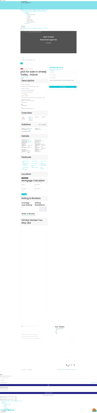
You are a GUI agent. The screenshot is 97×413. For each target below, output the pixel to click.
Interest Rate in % (37, 188)
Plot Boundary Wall (33, 166)
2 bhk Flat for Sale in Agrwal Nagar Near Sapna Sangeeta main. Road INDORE (34, 293)
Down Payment (37, 184)
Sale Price (23, 184)
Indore (40, 129)
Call (63, 88)
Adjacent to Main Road (25, 162)
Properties (26, 31)
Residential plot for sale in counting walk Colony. (32, 308)
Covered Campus (34, 163)
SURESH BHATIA (56, 67)
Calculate (24, 194)
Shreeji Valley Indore (24, 77)
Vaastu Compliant (34, 167)
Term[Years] (24, 188)
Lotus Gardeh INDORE (24, 282)
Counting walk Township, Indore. (26, 311)
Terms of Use (23, 369)
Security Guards (43, 165)
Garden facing (25, 165)
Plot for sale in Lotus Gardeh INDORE (33, 279)
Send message (63, 86)
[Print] (22, 67)
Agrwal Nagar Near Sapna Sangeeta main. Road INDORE (30, 298)
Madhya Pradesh (29, 130)
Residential (31, 117)
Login (48, 385)
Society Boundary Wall (25, 168)
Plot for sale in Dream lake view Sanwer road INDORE (33, 245)
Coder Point (74, 369)
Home (22, 31)
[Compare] (21, 67)
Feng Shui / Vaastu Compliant (43, 164)
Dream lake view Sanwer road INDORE (27, 248)
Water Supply (24, 169)
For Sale (42, 141)
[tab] (21, 63)
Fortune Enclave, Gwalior (25, 235)
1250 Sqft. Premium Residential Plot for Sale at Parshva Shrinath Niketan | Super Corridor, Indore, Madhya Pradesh (33, 262)
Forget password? (94, 382)
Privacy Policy (29, 369)
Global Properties (63, 369)
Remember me (4, 382)
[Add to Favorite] (20, 67)
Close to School (43, 161)
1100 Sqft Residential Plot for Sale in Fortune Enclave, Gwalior (33, 231)
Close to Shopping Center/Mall (25, 164)
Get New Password (48, 393)
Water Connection (42, 168)
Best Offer (29, 142)
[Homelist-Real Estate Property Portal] (34, 9)
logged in (28, 215)
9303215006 (52, 70)
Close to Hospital (34, 161)
